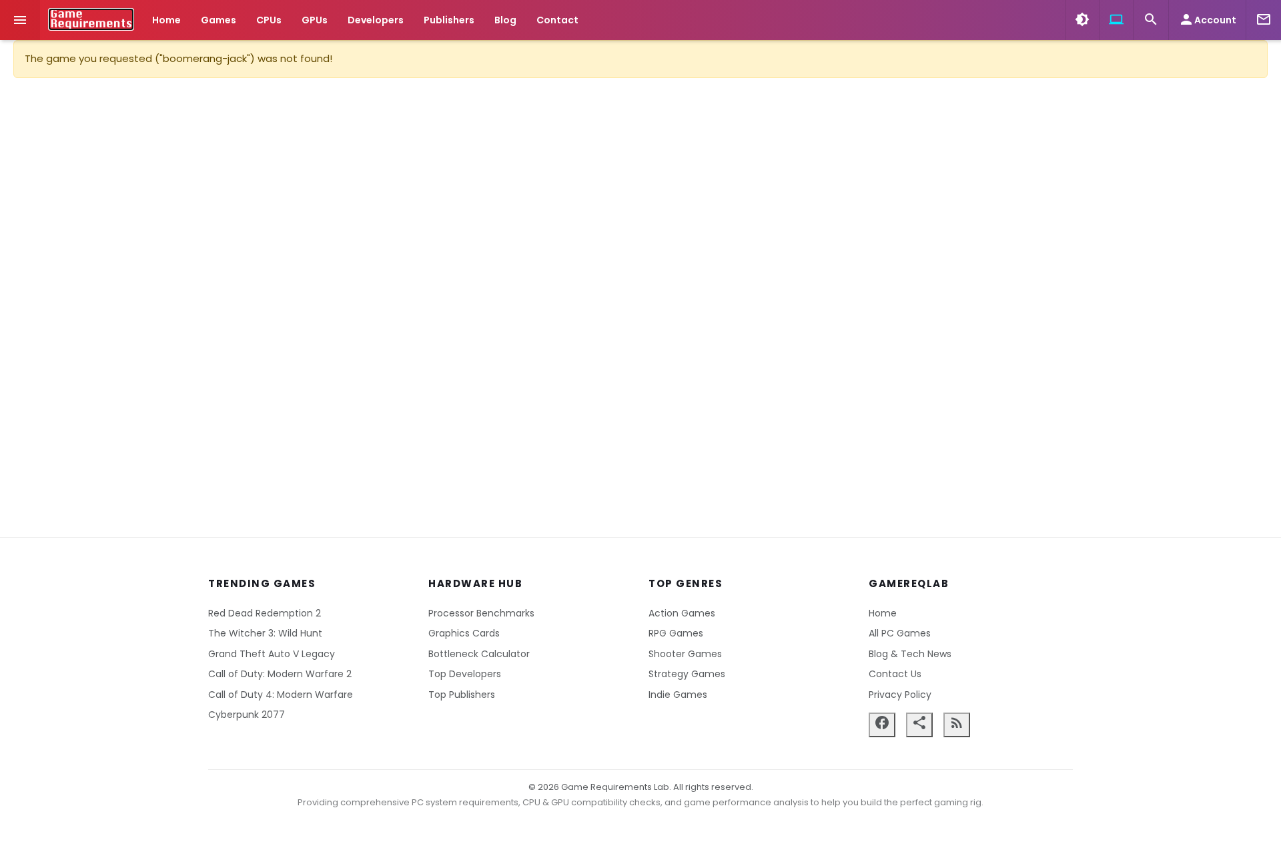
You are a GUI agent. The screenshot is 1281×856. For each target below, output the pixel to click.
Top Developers (464, 674)
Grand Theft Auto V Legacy (271, 654)
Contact (557, 20)
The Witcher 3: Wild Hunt (265, 633)
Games (218, 20)
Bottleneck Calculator (479, 654)
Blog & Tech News (910, 654)
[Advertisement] (640, 307)
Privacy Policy (900, 694)
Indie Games (678, 694)
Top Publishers (461, 694)
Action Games (682, 613)
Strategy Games (687, 674)
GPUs (315, 20)
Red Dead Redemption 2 (264, 613)
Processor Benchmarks (481, 613)
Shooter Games (685, 654)
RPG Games (676, 633)
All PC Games (900, 633)
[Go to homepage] (91, 19)
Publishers (449, 20)
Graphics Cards (464, 633)
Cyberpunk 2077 (246, 714)
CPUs (269, 20)
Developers (376, 20)
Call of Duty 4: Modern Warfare (280, 694)
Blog (505, 20)
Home (166, 20)
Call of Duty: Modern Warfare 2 (280, 674)
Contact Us (895, 674)
